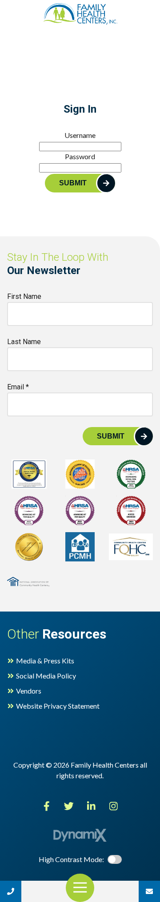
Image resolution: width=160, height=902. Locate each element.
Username (80, 135)
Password (80, 156)
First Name (24, 296)
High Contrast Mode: (40, 34)
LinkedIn (91, 806)
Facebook (47, 806)
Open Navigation (80, 888)
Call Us (10, 891)
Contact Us (149, 891)
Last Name (24, 341)
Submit (73, 183)
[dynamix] (80, 835)
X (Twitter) (69, 806)
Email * (18, 387)
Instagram (113, 806)
